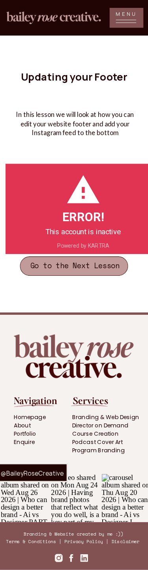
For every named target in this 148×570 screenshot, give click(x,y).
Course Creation (95, 434)
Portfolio (25, 434)
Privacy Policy (83, 541)
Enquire (24, 442)
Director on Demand (100, 425)
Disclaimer (125, 541)
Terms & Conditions (31, 541)
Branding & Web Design (105, 417)
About (22, 425)
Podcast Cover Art (97, 442)
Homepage (30, 417)
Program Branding (98, 450)
